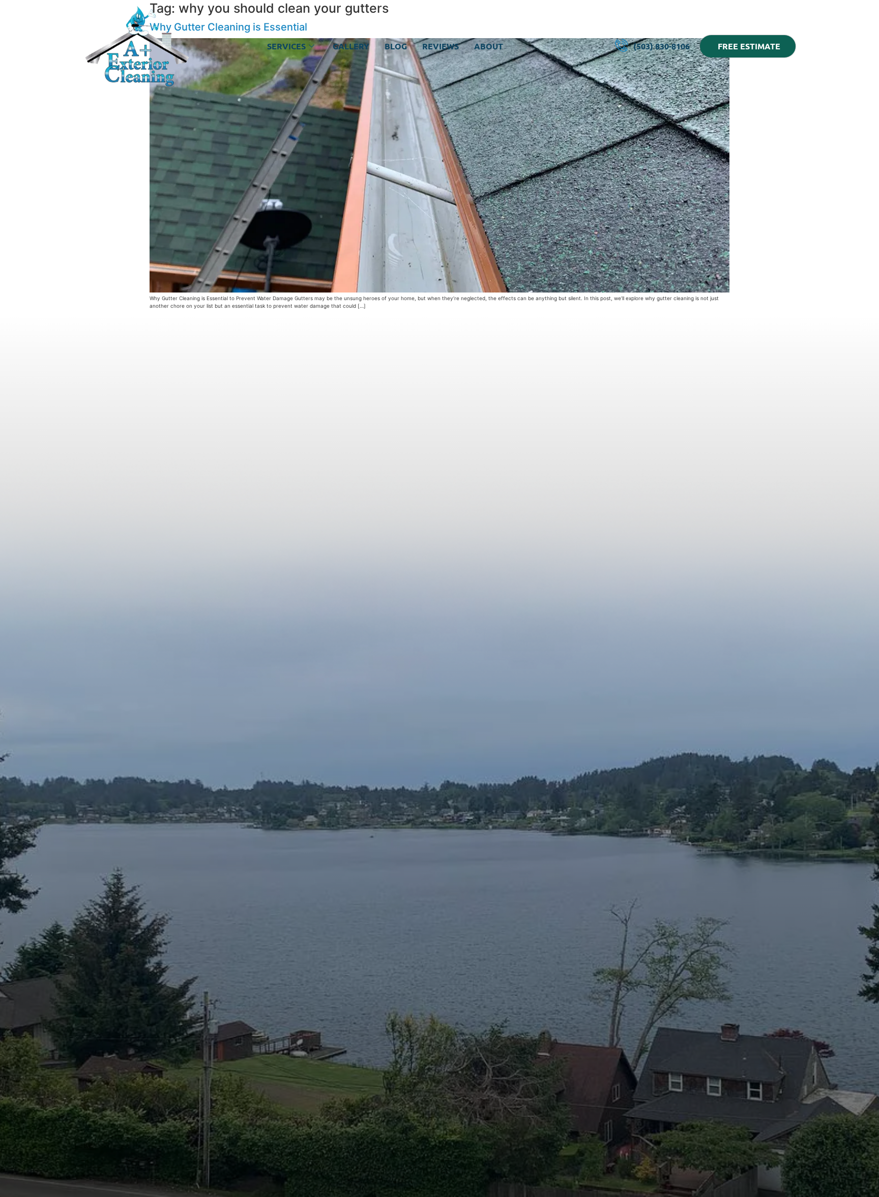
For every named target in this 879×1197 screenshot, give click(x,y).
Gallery (351, 46)
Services (286, 46)
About (488, 46)
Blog (396, 46)
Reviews (440, 46)
